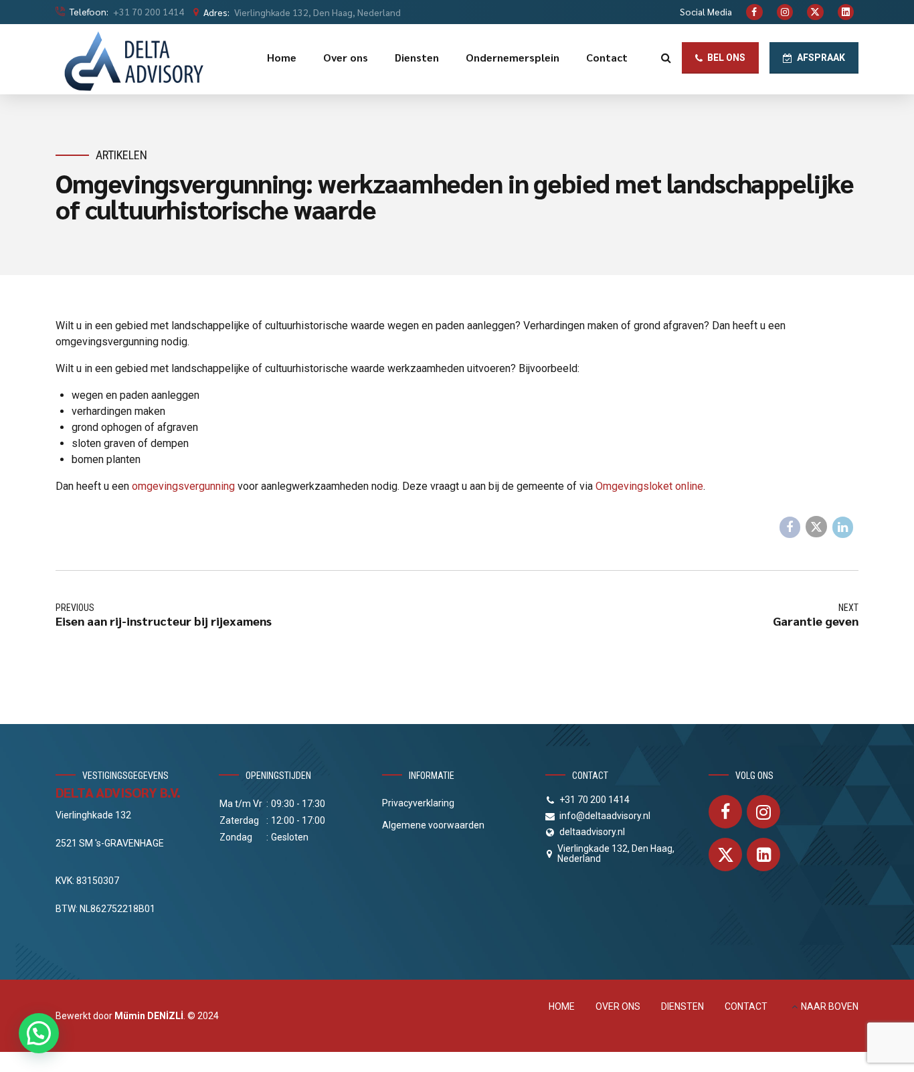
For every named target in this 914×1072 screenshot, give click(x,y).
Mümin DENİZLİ (148, 1015)
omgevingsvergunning (183, 486)
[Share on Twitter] (816, 526)
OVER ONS (618, 1006)
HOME (562, 1006)
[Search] (666, 57)
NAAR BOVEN (829, 1006)
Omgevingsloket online (649, 486)
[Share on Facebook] (790, 527)
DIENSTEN (682, 1006)
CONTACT (746, 1006)
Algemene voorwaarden (433, 825)
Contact (607, 57)
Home (281, 57)
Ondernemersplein (512, 57)
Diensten (417, 57)
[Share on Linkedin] (843, 527)
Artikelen (121, 155)
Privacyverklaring (418, 803)
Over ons (345, 57)
